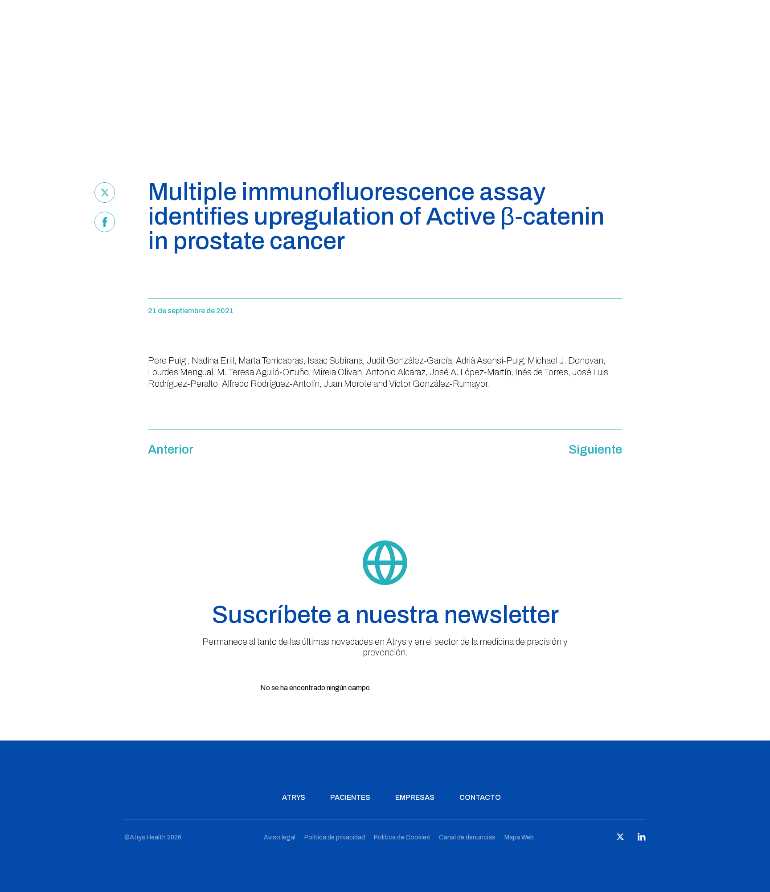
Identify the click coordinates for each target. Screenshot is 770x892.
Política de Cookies (402, 837)
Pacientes (350, 797)
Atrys (293, 797)
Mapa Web (519, 837)
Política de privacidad (334, 837)
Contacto (480, 797)
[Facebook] (105, 222)
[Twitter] (105, 192)
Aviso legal (279, 837)
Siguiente (595, 449)
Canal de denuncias (467, 837)
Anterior (170, 449)
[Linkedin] (642, 838)
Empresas (414, 797)
